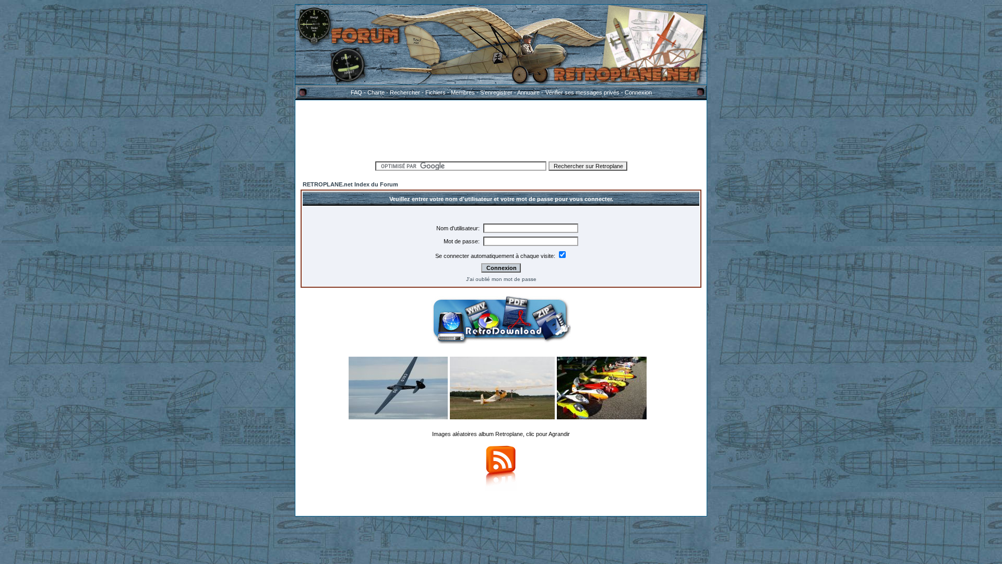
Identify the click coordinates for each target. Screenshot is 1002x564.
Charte (376, 92)
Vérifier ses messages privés (582, 92)
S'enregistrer (496, 92)
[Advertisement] (501, 128)
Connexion (638, 92)
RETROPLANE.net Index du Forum (350, 184)
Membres (463, 92)
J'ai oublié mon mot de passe (501, 279)
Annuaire (528, 92)
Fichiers (435, 92)
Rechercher (405, 92)
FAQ (356, 92)
